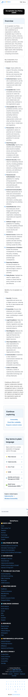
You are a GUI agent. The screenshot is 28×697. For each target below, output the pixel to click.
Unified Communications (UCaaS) (10, 565)
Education (3, 595)
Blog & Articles (5, 626)
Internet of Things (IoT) (7, 567)
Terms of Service (5, 656)
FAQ (15, 691)
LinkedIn (10, 674)
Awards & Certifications (7, 648)
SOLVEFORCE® (16, 694)
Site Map (3, 663)
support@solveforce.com (15, 671)
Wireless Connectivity (11, 498)
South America (5, 608)
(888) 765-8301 (16, 670)
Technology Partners (6, 643)
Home (2, 526)
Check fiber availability (14, 422)
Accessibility (4, 661)
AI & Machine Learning (7, 576)
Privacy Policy (4, 654)
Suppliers (3, 530)
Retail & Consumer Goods (8, 598)
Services (3, 532)
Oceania (3, 620)
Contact (3, 539)
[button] (20, 2)
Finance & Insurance (6, 591)
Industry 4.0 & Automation (8, 550)
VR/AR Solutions (5, 582)
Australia (3, 617)
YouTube (14, 675)
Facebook (22, 674)
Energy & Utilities (5, 600)
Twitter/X (16, 674)
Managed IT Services (6, 558)
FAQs (2, 635)
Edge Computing (5, 578)
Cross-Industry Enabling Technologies (11, 552)
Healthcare (4, 589)
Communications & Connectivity (9, 545)
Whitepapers (4, 633)
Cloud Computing (5, 573)
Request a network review (14, 425)
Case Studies (4, 628)
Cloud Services (5, 560)
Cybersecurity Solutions (7, 563)
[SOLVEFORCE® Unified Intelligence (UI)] (6, 2)
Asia (2, 613)
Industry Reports (5, 630)
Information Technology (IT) (8, 548)
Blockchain (4, 580)
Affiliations (4, 646)
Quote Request (5, 537)
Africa (2, 615)
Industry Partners (5, 641)
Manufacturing (5, 593)
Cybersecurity (9, 496)
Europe (3, 611)
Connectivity (14, 419)
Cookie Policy (4, 658)
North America (5, 606)
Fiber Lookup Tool (6, 528)
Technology (4, 535)
